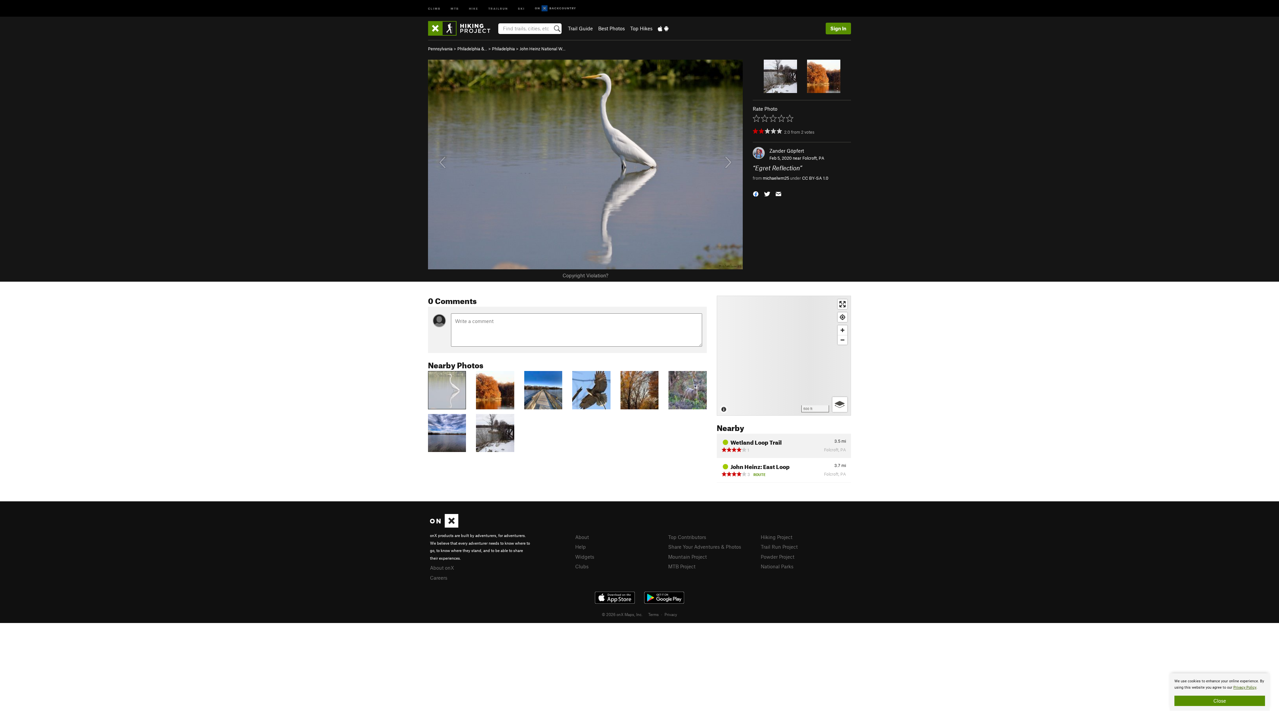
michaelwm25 (776, 178)
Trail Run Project (779, 547)
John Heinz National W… (543, 48)
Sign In (838, 28)
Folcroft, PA (813, 158)
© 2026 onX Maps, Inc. (622, 614)
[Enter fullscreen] (842, 304)
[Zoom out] (842, 340)
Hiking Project (776, 537)
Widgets (584, 557)
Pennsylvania (440, 48)
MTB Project (681, 566)
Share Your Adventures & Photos (704, 547)
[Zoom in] (842, 330)
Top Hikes (641, 28)
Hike (473, 8)
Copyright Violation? (585, 275)
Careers (438, 578)
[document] (1219, 692)
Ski (521, 8)
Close (1219, 701)
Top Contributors (687, 537)
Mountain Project (687, 557)
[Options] (839, 404)
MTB (455, 8)
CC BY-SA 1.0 (815, 178)
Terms (653, 614)
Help (580, 547)
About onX (442, 568)
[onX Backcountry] (555, 8)
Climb (434, 8)
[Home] (462, 28)
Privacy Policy (1244, 687)
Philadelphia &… (472, 48)
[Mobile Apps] (663, 28)
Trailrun (498, 8)
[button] (756, 193)
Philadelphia (503, 48)
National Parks (777, 566)
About (582, 537)
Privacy (670, 614)
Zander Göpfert (786, 151)
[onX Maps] (444, 526)
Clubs (582, 566)
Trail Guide (580, 28)
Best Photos (611, 28)
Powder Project (777, 557)
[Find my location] (842, 317)
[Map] (784, 355)
